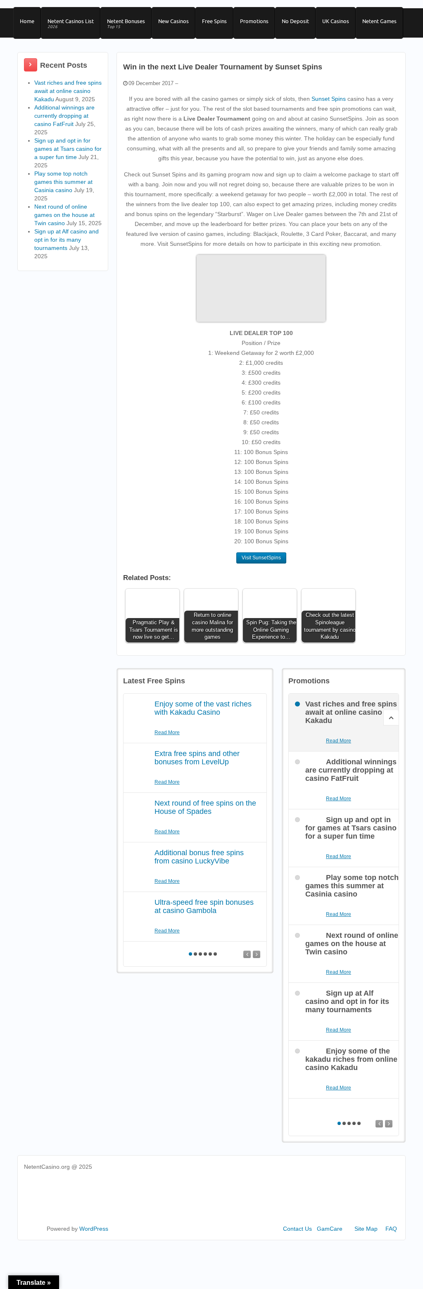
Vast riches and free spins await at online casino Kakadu (68, 90)
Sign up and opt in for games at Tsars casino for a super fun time (68, 148)
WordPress (93, 1228)
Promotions (254, 21)
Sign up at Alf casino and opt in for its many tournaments (66, 239)
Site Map (366, 1228)
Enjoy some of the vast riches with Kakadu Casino (203, 708)
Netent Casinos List (71, 23)
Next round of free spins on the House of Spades (205, 807)
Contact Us (297, 1228)
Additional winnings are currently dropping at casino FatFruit (64, 115)
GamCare (329, 1228)
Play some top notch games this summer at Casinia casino (63, 181)
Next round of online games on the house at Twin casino (64, 214)
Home (27, 21)
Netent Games (379, 21)
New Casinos (173, 21)
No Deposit (295, 21)
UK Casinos (335, 21)
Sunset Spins (328, 98)
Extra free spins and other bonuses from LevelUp (197, 757)
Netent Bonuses (126, 23)
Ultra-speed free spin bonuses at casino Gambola (204, 906)
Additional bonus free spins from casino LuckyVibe (199, 857)
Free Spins (214, 21)
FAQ (391, 1228)
